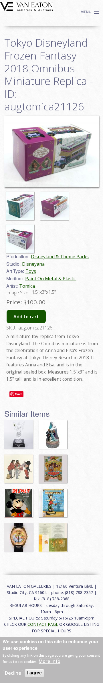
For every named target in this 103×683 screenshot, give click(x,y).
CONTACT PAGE (42, 624)
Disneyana (33, 264)
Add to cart (26, 316)
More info (49, 661)
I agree (34, 672)
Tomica (27, 286)
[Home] (26, 6)
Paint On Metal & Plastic (50, 278)
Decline (13, 673)
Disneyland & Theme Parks (60, 256)
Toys (30, 271)
